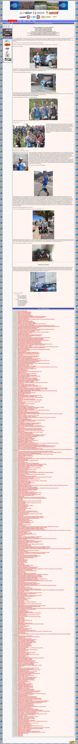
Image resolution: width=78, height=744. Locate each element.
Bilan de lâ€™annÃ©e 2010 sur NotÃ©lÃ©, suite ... (26, 596)
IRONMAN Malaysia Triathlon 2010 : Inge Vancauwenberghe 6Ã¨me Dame (30, 623)
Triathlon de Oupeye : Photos (22, 676)
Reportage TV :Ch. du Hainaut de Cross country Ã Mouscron (28, 667)
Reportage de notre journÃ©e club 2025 (24, 312)
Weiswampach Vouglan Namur (22, 320)
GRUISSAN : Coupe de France (22, 629)
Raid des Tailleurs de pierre (22, 594)
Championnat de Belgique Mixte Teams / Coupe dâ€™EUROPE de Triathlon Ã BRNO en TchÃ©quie (35, 451)
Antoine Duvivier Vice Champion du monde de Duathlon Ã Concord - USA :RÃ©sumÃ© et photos (34, 631)
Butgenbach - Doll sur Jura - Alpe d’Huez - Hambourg (26, 322)
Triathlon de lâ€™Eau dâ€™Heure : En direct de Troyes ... (27, 584)
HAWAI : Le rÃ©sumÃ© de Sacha (23, 350)
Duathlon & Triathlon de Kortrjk (22, 646)
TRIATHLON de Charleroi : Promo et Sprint (24, 588)
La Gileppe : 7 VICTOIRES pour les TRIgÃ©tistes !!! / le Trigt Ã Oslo (29, 536)
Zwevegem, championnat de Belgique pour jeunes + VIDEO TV (28, 614)
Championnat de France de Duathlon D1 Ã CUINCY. (26, 652)
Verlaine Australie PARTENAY (22, 370)
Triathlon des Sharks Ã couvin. (22, 650)
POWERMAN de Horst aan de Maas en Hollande (26, 661)
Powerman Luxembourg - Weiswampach (24, 729)
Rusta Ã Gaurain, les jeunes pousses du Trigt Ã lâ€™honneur (28, 518)
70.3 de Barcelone (20, 421)
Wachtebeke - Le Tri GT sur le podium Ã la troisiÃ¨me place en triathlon (30, 728)
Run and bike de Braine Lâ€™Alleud (23, 522)
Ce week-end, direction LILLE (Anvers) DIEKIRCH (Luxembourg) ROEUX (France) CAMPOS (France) (35, 454)
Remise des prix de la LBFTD (22, 562)
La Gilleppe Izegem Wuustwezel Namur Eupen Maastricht (27, 356)
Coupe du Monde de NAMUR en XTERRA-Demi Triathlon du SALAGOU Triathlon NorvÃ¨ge (33, 363)
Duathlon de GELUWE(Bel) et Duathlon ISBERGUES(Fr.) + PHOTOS (29, 665)
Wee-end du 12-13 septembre (22, 633)
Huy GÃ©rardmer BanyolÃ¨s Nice (23, 318)
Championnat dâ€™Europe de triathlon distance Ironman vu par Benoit (29, 577)
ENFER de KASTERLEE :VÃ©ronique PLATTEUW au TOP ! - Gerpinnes (30, 517)
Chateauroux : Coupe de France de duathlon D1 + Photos (27, 662)
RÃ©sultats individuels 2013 (22, 470)
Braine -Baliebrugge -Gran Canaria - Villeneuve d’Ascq (27, 368)
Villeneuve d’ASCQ (20, 427)
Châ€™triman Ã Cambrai (21, 572)
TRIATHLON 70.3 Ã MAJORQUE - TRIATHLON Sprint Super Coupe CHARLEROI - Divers (33, 547)
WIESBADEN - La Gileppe (22, 410)
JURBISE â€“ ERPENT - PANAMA (23, 466)
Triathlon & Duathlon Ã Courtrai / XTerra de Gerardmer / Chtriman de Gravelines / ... (32, 444)
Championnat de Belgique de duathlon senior (25, 455)
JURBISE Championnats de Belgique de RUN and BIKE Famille (28, 376)
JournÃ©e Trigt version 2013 (22, 504)
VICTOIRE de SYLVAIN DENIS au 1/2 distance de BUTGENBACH (29, 612)
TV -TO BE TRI (20, 398)
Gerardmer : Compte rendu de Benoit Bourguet (25, 678)
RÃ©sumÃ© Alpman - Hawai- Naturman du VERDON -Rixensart (28, 379)
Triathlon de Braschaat (21, 651)
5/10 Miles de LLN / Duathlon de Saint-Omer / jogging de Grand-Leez (29, 429)
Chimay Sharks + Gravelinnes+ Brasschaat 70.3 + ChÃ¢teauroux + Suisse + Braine (32, 388)
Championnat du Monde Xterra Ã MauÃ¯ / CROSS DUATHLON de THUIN (30, 435)
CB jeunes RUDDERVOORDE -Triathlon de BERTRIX (26, 396)
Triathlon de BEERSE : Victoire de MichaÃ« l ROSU (26, 642)
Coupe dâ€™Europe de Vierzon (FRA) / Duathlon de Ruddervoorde (29, 453)
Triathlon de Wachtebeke (21, 561)
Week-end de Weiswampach (22, 680)
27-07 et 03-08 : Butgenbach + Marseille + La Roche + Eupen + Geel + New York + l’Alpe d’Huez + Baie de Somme (37, 443)
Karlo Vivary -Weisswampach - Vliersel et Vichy (25, 384)
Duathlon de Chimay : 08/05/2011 (23, 590)
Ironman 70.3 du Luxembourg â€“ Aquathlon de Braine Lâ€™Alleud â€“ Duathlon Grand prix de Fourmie (35, 446)
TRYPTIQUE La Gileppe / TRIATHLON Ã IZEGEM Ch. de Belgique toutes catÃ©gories (32, 574)
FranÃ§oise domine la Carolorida (23, 519)
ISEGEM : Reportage (21, 682)
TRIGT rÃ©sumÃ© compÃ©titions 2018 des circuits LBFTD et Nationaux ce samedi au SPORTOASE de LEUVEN (37, 346)
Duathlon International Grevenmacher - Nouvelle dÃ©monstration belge (29, 710)
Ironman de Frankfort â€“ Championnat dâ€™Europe (26, 609)
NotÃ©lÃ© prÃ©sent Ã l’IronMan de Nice (24, 607)
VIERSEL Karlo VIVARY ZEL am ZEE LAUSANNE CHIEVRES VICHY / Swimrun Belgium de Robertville (35, 319)
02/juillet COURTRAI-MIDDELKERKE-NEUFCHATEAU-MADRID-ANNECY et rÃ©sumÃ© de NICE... (35, 580)
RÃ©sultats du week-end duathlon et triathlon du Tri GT (27, 696)
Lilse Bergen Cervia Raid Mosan (23, 333)
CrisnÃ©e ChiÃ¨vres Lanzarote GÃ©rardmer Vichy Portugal (27, 354)
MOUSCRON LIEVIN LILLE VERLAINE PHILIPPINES (27, 328)
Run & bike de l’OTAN (21, 624)
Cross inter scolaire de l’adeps (22, 506)
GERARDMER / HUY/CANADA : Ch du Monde (25, 439)
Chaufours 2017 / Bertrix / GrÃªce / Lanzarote (25, 367)
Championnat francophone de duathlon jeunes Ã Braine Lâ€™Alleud (29, 500)
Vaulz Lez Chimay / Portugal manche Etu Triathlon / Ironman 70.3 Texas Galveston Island (33, 552)
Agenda (24, 20)
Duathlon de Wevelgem (21, 648)
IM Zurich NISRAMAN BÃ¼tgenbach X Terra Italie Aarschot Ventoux (29, 386)
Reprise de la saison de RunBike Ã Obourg (25, 692)
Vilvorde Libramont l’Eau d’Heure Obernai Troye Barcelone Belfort (28, 342)
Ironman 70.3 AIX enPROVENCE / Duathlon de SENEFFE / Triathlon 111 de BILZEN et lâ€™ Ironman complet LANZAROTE (39, 452)
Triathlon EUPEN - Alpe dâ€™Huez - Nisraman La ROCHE (27, 411)
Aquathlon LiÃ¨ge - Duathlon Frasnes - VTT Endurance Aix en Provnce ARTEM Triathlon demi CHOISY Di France (37, 366)
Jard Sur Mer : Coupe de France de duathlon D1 (25, 663)
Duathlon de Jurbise (20, 431)
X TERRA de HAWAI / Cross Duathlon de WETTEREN (27, 377)
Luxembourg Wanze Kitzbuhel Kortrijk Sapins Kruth (26, 362)
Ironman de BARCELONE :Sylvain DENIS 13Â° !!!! (26, 630)
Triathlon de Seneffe (20, 586)
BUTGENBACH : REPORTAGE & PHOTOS (25, 684)
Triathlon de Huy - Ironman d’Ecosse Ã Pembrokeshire (27, 570)
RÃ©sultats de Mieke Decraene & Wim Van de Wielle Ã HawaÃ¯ (28, 673)
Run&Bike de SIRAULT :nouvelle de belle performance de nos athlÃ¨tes (30, 465)
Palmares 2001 (20, 735)
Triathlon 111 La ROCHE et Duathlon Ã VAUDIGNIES (26, 447)
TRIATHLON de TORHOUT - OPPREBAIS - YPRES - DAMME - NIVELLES (30, 407)
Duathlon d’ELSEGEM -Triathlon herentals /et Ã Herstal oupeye (28, 583)
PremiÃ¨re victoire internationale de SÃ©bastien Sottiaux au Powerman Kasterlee (31, 706)
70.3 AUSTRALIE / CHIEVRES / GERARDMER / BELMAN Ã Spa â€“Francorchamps (32, 382)
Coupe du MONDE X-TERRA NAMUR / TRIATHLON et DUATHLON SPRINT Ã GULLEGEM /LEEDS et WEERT (37, 390)
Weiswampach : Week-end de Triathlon (24, 638)
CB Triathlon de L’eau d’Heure (22, 418)
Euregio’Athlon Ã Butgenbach (22, 695)
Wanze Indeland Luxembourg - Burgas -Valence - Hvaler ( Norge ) (28, 389)
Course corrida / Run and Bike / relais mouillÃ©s (26, 403)
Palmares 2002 (20, 734)
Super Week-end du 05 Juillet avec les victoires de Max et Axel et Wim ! (30, 647)
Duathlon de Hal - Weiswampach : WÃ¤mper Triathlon (26, 573)
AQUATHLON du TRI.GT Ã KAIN (23, 484)
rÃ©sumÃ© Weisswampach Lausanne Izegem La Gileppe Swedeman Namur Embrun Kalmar (33, 337)
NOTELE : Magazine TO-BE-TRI (23, 405)
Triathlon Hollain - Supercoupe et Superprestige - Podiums (27, 716)
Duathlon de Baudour (21, 571)
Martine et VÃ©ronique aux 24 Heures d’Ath (25, 708)
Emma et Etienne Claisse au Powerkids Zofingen (26, 714)
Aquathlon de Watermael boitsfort (23, 656)
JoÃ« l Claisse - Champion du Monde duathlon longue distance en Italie (30, 725)
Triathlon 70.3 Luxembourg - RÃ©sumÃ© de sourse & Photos (28, 415)
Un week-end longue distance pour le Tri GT (25, 694)
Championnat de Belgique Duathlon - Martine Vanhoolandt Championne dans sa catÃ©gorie (33, 727)
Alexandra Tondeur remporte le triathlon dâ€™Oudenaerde (27, 488)
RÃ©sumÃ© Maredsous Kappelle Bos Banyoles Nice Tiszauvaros (29, 358)
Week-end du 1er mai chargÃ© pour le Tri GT (25, 704)
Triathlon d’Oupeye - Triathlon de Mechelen (25, 569)
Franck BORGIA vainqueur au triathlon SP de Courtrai (26, 697)
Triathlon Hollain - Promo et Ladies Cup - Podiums (26, 718)
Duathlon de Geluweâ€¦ (21, 503)
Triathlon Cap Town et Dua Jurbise (23, 374)
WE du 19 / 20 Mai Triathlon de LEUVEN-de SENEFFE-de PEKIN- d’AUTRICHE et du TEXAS (34, 546)
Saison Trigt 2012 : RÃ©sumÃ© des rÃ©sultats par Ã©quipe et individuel (30, 516)
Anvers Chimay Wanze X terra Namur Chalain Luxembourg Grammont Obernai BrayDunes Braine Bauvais (36, 325)
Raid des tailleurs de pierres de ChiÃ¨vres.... (25, 622)
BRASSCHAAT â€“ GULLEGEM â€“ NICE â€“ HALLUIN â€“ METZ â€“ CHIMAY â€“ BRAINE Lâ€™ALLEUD (36, 445)
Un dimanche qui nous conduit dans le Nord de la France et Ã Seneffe (29, 513)
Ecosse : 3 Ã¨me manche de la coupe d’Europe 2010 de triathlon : (29, 616)
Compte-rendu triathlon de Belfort (23, 653)
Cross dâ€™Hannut (20, 558)
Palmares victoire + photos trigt (23, 473)
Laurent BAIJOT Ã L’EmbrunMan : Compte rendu (26, 679)
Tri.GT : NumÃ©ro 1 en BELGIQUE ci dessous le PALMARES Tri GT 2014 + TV (31, 434)
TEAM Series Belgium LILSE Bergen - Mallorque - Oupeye (27, 380)
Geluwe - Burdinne (20, 563)
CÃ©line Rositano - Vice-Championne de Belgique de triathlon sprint (29, 702)
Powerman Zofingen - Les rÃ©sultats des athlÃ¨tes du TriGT (28, 712)
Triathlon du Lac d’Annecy (22, 414)
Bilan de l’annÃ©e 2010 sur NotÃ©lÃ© (24, 598)
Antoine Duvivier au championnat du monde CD (25, 672)
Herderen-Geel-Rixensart (21, 372)
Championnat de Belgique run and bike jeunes (25, 477)
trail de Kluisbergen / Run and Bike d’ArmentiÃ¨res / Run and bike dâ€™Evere (31, 474)
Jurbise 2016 (19, 400)
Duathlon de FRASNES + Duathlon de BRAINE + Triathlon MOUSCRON (30, 397)
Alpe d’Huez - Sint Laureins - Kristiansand (24, 357)
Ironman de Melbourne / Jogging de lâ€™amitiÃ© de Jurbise (28, 463)
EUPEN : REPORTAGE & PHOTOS (23, 685)
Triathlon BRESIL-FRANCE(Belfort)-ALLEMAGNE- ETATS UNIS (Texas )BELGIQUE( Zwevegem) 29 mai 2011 (36, 585)
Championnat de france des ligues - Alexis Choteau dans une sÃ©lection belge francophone (33, 711)
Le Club (28, 20)
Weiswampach (20, 535)
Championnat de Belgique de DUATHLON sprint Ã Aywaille (27, 579)
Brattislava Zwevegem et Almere (23, 365)
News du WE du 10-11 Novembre (23, 521)
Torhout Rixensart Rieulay (22, 351)
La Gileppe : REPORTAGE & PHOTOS (24, 683)
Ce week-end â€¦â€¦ (20, 496)
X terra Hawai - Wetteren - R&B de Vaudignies (25, 565)
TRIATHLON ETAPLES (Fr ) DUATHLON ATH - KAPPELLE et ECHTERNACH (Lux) (32, 578)
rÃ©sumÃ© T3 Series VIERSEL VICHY (24, 336)
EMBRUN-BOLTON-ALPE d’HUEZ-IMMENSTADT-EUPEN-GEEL (28, 606)
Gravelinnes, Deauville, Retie (22, 543)
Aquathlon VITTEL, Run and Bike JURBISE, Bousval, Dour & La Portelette (30, 430)
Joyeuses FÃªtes (20, 404)
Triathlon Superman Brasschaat (23, 719)
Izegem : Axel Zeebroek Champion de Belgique (25, 640)
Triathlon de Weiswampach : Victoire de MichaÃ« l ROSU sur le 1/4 (29, 603)
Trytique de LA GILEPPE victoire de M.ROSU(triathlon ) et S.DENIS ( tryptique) (31, 605)
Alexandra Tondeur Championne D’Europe (24, 620)
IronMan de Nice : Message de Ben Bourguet (25, 689)
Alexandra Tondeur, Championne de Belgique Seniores (27, 493)
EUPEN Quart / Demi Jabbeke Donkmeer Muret (25, 321)
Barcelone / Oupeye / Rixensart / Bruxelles (25, 437)
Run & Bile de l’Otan (21, 597)
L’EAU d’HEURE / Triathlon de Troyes (24, 391)
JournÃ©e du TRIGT (21, 621)
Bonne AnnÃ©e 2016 (21, 402)
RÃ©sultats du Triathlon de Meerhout (24, 726)
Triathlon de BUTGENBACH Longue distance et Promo (27, 582)
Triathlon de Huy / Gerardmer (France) (24, 483)
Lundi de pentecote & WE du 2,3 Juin (24, 544)
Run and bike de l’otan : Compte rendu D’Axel (25, 668)
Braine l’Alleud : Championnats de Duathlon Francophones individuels (29, 592)
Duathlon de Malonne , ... (21, 475)
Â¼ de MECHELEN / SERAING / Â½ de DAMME (26, 438)
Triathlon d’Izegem (20, 604)
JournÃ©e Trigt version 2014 (22, 462)
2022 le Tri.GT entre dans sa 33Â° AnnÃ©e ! (25, 315)
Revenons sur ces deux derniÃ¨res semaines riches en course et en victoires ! (31, 426)
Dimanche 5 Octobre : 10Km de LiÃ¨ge (24, 674)
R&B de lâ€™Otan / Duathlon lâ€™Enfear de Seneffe (26, 469)
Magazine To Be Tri (20, 383)
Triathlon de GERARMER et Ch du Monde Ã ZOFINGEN (27, 408)
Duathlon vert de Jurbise (21, 509)
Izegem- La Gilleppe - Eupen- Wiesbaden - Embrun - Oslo (27, 385)
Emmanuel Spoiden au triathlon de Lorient (24, 724)
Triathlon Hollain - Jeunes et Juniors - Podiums (25, 717)
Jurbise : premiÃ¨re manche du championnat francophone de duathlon (29, 595)
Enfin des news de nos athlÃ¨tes (23, 468)
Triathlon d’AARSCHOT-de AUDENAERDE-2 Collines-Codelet (28, 412)
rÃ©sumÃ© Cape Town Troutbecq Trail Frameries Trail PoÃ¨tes (28, 330)
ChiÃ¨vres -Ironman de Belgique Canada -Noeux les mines (27, 440)
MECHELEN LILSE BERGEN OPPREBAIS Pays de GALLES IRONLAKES (30, 317)
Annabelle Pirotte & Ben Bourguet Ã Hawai (24, 332)
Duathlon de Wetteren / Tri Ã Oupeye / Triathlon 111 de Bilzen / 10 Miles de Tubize (32, 480)
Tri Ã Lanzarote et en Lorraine (22, 479)
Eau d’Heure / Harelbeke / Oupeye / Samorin (25, 364)
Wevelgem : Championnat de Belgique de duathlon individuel (28, 537)
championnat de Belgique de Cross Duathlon (25, 505)
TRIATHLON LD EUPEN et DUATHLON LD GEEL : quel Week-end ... (29, 575)
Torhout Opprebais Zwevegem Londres (24, 481)
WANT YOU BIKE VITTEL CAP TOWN (24, 345)
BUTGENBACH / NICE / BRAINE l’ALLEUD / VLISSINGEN (27, 542)
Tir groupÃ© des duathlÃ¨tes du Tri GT (24, 707)
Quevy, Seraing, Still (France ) (22, 551)
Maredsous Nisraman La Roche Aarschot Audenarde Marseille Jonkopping (30, 339)
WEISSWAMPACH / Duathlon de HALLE (24, 441)
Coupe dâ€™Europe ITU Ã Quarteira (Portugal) (25, 664)
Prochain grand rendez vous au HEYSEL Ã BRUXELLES (27, 436)
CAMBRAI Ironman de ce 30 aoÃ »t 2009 (24, 635)
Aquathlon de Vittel (20, 666)
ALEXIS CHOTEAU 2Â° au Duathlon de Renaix (25, 675)
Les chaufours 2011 (20, 591)
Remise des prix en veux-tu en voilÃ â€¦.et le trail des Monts (28, 511)
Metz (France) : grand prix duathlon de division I (25, 540)
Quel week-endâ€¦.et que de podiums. (24, 531)
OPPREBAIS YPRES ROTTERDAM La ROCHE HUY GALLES (28, 353)
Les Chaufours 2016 (20, 394)
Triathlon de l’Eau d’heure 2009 (22, 655)
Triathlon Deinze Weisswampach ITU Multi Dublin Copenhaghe (28, 355)
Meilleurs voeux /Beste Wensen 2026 (24, 311)
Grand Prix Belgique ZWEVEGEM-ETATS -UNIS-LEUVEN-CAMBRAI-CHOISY (31, 420)
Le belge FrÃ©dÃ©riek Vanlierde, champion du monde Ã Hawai (28, 478)
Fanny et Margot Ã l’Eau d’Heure (23, 722)
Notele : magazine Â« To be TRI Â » (23, 587)
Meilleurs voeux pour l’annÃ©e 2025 (23, 313)
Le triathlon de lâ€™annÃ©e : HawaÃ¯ (24, 524)
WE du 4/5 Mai (20, 499)
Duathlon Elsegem (20, 617)
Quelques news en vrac (21, 525)
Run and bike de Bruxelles (22, 507)
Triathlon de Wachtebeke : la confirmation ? (25, 520)
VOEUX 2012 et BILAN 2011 (22, 559)
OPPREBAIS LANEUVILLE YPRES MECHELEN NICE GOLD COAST (29, 334)
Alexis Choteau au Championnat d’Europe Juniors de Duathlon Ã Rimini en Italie (31, 693)
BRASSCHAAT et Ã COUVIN (22, 490)
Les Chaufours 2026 (12, 20)
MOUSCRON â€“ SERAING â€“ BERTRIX (24, 457)
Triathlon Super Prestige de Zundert (23, 723)
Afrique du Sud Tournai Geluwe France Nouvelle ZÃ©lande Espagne (29, 371)
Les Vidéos (20, 20)
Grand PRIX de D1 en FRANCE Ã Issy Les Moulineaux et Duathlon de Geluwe (31, 553)
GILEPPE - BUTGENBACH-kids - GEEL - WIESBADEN (27, 487)
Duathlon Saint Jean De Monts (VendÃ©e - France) (26, 660)
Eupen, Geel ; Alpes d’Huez (22, 539)
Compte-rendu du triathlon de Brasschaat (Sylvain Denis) (27, 649)
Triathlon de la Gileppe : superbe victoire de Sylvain (26, 641)
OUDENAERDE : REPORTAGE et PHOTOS (25, 686)
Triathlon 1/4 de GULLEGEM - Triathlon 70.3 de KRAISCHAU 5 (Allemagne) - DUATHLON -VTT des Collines (36, 417)
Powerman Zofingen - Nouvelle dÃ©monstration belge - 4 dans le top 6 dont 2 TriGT (32, 713)
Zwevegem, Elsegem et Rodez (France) (24, 545)
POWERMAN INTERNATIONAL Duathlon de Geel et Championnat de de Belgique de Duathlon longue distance (37, 538)
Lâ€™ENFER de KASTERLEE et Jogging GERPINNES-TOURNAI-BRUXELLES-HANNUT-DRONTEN (35, 472)
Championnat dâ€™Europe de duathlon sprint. (25, 424)
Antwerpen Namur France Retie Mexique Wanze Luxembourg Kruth (29, 341)
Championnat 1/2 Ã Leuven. (22, 615)
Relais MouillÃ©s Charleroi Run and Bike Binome (26, 331)
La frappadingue (20, 523)
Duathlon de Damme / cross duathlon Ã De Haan (26, 482)
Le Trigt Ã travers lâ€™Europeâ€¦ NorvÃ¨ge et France (26, 533)
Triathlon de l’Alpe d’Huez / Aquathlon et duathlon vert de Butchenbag (29, 576)
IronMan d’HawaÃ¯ (20, 600)
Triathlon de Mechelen (21, 632)
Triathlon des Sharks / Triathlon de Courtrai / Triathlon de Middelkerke (29, 541)
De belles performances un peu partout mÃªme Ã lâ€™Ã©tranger (28, 555)
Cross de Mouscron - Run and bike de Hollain (25, 557)
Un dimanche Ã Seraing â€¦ (22, 532)
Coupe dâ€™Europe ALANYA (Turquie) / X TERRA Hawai (27, 378)
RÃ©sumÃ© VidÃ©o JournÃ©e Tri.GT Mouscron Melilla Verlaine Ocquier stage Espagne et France (34, 343)
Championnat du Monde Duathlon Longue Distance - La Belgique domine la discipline (32, 721)
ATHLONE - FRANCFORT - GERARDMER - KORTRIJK (27, 489)
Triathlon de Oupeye (21, 602)
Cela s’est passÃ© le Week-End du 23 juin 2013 (25, 491)
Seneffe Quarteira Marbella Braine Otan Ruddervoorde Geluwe (28, 327)
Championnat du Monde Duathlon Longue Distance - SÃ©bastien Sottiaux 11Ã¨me (31, 701)
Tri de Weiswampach (21, 637)
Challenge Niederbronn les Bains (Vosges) (24, 611)
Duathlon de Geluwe (20, 461)
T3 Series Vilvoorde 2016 (21, 387)
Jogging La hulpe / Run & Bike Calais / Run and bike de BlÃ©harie (29, 467)
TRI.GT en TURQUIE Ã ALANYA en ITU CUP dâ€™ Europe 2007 (28, 690)
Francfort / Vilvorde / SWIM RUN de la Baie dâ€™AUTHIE (27, 359)
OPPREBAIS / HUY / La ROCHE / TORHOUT (25, 381)
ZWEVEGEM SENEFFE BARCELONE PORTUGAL (26, 392)
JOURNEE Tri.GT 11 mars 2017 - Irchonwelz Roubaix (26, 373)
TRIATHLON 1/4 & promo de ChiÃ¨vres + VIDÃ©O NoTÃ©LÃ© (28, 636)
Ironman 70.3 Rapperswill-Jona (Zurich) (24, 419)
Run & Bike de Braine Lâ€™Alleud (23, 566)
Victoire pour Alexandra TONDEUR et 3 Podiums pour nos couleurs (29, 502)
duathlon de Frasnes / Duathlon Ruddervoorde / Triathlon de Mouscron (29, 425)
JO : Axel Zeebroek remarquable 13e (23, 681)
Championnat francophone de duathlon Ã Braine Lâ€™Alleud (28, 550)
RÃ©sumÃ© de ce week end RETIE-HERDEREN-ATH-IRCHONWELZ (29, 399)
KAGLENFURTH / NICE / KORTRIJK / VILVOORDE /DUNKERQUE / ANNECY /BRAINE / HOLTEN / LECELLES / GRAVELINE (40, 413)
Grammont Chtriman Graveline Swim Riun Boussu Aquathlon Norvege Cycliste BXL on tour (33, 360)
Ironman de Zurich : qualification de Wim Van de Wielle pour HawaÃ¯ (29, 698)
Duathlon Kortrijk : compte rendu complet (24, 645)
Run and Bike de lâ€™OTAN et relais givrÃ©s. (25, 433)
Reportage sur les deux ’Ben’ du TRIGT (24, 628)
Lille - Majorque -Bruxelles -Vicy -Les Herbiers (25, 406)
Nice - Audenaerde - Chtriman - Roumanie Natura (26, 324)
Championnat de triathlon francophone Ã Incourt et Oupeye (27, 709)
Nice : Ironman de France (21, 610)
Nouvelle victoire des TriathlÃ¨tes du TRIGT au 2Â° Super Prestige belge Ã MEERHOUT (33, 700)
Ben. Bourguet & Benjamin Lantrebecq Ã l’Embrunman (27, 639)
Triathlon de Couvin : (21, 581)
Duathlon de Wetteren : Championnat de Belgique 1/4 (26, 601)
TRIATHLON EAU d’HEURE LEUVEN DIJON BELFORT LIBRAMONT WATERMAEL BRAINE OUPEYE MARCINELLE (38, 326)
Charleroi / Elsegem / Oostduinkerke (23, 393)
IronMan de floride (20, 627)
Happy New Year (20, 515)
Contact (34, 20)
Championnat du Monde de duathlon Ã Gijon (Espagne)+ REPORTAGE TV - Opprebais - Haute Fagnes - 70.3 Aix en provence (39, 568)
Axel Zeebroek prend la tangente (23, 670)
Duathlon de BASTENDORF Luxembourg (24, 658)
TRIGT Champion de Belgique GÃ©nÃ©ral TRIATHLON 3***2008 (28, 669)
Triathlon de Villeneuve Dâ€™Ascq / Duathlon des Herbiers (27, 460)
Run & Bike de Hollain (21, 510)
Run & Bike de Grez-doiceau (22, 560)
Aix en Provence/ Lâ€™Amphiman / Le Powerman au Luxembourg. (29, 422)
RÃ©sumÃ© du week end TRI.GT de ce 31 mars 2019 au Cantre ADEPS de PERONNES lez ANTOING (35, 329)
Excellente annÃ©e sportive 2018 (23, 348)
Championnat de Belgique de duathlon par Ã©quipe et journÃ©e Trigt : (29, 428)
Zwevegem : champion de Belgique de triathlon (25, 495)
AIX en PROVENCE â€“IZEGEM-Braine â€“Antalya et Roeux (28, 423)
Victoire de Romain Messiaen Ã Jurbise (24, 508)
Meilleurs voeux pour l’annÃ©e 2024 (23, 314)
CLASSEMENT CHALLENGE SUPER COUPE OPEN (26, 476)
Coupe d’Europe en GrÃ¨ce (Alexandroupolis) (25, 703)
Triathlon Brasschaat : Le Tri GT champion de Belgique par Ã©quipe (29, 699)
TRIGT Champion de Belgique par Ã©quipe (25, 659)
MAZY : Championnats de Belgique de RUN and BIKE (27, 375)
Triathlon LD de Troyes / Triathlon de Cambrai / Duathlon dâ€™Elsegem (30, 448)
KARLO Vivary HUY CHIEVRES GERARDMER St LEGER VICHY (29, 335)
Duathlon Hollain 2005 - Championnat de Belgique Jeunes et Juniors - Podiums (31, 732)
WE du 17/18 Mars (20, 554)
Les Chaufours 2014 (20, 456)
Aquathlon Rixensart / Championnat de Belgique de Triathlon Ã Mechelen (30, 528)
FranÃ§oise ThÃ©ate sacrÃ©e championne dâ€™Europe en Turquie (29, 492)
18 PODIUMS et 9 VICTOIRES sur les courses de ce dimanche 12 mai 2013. (31, 497)
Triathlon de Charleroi (21, 618)
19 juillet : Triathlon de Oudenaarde (23, 644)
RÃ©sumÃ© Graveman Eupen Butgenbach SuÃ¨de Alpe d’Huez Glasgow (30, 338)
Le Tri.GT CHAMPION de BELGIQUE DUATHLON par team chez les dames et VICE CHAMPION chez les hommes (37, 526)
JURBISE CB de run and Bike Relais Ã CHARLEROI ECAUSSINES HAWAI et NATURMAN (33, 349)
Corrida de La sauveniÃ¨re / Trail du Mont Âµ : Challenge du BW (28, 401)
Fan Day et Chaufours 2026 (22, 310)
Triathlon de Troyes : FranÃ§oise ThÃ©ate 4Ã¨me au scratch (28, 654)
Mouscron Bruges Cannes (22, 369)
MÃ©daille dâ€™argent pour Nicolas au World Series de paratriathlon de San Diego (32, 498)
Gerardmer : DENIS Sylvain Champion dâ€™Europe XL (27, 677)
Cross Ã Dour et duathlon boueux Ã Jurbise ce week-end (27, 556)
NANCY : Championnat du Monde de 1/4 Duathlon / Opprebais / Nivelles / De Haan (32, 527)
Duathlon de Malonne (21, 564)
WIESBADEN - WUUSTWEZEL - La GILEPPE (25, 442)
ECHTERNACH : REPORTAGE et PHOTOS (25, 687)
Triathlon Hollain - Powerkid (22, 715)
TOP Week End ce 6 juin (21, 613)
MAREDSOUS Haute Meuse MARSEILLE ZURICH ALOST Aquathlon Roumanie (31, 323)
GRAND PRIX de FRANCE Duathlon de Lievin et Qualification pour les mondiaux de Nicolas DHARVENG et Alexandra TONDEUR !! (40, 589)
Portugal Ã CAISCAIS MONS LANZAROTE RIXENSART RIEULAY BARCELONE (31, 316)
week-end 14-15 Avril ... (21, 501)
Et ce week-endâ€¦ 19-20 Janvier (23, 512)
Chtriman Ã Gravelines (21, 534)
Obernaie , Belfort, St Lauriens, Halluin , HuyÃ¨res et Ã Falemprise (29, 494)
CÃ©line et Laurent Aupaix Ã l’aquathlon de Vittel (26, 705)
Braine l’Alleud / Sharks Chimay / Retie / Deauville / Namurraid (28, 361)
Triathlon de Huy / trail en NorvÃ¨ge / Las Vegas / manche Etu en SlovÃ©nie (30, 529)
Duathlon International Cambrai (22, 733)
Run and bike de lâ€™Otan (22, 514)
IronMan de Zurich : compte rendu (23, 688)
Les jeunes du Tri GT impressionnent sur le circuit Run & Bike (28, 691)
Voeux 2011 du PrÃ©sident (22, 599)
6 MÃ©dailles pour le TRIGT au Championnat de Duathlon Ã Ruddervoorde (30, 657)
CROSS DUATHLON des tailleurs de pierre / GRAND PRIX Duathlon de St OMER (31, 464)
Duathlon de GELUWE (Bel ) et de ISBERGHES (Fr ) (26, 593)
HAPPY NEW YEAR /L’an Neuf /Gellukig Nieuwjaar (26, 471)
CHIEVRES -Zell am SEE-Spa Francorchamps (25, 409)
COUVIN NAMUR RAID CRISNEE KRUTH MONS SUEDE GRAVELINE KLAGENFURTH (33, 340)
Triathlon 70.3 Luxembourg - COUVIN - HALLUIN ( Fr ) (27, 416)
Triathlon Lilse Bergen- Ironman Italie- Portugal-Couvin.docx (27, 352)
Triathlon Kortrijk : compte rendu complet (24, 643)
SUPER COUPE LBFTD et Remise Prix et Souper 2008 (27, 671)
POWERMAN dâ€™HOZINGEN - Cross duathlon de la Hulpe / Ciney (29, 395)
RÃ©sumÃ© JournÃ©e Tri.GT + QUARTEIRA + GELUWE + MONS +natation (31, 344)
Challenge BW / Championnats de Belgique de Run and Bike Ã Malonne (30, 432)
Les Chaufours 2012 (20, 549)
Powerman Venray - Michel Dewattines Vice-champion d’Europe (28, 731)
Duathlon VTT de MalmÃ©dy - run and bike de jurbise (26, 567)
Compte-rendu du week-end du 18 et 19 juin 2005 (26, 720)
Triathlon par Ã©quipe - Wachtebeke (23, 730)
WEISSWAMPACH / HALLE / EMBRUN (24, 486)
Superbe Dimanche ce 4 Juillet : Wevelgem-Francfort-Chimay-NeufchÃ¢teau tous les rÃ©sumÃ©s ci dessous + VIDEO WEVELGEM (40, 608)
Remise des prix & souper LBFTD (23, 625)
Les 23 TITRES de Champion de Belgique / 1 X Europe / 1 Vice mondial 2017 (31, 347)
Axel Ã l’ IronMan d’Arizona (22, 626)
